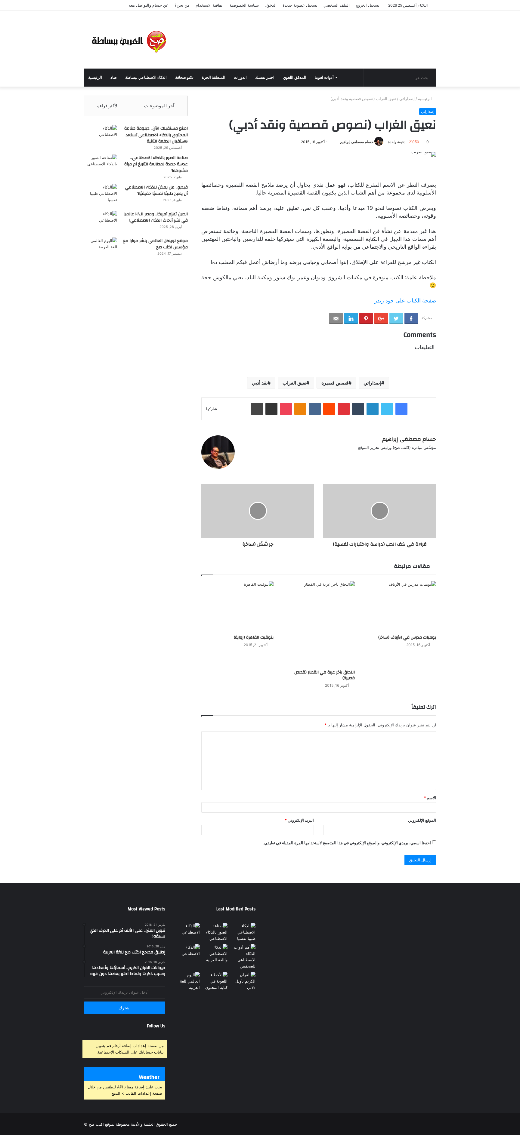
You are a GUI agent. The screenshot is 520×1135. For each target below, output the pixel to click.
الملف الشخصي (336, 5)
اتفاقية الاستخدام (210, 5)
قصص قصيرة (334, 383)
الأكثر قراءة (108, 106)
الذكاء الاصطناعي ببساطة (146, 77)
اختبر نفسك (264, 77)
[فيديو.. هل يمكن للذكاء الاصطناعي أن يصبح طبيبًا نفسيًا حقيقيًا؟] (100, 195)
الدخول (271, 5)
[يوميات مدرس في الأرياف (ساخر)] (400, 606)
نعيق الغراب (294, 383)
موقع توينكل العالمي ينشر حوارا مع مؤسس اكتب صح (155, 244)
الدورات (240, 77)
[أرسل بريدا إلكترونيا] (334, 142)
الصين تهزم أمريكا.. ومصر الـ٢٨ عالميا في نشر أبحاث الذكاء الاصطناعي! (155, 217)
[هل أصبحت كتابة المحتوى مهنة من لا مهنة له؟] (215, 981)
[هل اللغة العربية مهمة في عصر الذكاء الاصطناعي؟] (215, 953)
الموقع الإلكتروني (422, 820)
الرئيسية (95, 77)
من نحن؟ (182, 5)
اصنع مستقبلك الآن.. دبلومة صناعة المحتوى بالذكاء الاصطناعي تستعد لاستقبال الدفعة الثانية (156, 134)
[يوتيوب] (273, 457)
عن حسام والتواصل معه (149, 5)
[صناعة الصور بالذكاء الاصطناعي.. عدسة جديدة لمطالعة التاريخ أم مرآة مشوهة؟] (100, 166)
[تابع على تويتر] (337, 142)
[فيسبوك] (251, 457)
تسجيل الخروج (367, 5)
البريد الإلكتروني (299, 820)
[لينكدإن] (266, 457)
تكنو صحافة (184, 77)
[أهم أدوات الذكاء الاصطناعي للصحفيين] (242, 956)
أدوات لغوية (324, 77)
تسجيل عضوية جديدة (300, 5)
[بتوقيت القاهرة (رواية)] (237, 606)
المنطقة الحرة (213, 77)
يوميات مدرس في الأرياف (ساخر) (407, 637)
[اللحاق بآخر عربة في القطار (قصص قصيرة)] (319, 624)
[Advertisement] (320, 30)
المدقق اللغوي (294, 77)
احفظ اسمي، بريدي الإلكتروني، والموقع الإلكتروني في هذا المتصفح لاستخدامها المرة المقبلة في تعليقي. (347, 842)
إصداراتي (407, 98)
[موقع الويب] (244, 457)
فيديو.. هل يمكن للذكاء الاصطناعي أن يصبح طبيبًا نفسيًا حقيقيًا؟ (156, 190)
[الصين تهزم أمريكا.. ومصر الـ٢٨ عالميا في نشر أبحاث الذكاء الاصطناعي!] (100, 222)
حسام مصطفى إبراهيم (356, 142)
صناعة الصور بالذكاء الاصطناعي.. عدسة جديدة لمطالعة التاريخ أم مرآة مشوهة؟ (156, 164)
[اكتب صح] (129, 40)
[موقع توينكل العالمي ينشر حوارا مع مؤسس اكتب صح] (100, 249)
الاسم (430, 797)
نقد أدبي (260, 383)
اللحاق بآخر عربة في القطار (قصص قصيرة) (324, 675)
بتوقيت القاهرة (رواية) (254, 637)
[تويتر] (258, 457)
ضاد (113, 77)
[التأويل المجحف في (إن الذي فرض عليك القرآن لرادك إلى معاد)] (242, 981)
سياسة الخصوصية (244, 5)
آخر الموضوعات (159, 106)
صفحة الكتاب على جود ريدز (405, 300)
